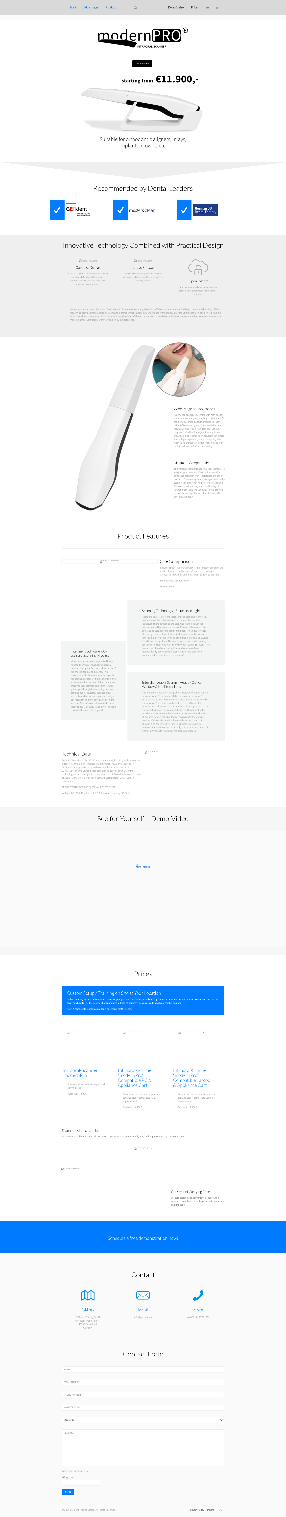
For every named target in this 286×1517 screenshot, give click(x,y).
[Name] (143, 1369)
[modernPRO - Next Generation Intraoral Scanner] (142, 7)
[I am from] (143, 1420)
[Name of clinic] (143, 1407)
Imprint (210, 1510)
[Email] (143, 1382)
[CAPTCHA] (143, 1485)
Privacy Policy (197, 1510)
